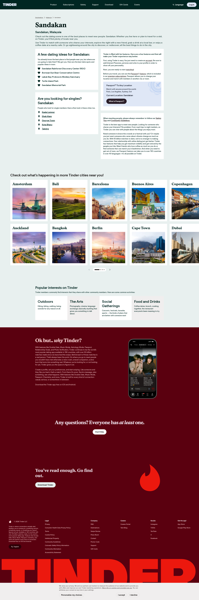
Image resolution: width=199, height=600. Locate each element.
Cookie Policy (50, 535)
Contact (93, 538)
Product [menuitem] (53, 5)
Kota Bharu (47, 124)
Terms (47, 531)
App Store (181, 524)
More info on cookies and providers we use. (117, 588)
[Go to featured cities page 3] (102, 269)
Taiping (45, 129)
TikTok (153, 528)
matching (129, 70)
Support (93, 545)
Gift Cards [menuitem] (124, 5)
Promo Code (95, 542)
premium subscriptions (117, 76)
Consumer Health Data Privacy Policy (57, 528)
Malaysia (49, 17)
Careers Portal (125, 524)
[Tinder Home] (9, 4)
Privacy (47, 524)
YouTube (153, 531)
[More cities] (109, 270)
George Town (48, 120)
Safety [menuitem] (83, 5)
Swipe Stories (95, 531)
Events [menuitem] (137, 5)
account (149, 60)
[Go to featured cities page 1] (97, 269)
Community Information (53, 549)
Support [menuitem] (95, 5)
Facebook (154, 538)
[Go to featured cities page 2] (100, 269)
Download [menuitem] (109, 5)
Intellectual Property (52, 538)
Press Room (95, 535)
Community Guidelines (120, 121)
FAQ (92, 524)
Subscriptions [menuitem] (68, 5)
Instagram (154, 524)
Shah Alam (47, 116)
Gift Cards (94, 549)
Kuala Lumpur (48, 112)
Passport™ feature (138, 74)
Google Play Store (184, 528)
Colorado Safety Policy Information (57, 545)
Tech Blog (124, 528)
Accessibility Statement (53, 552)
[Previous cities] (89, 270)
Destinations (39, 17)
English (16, 547)
